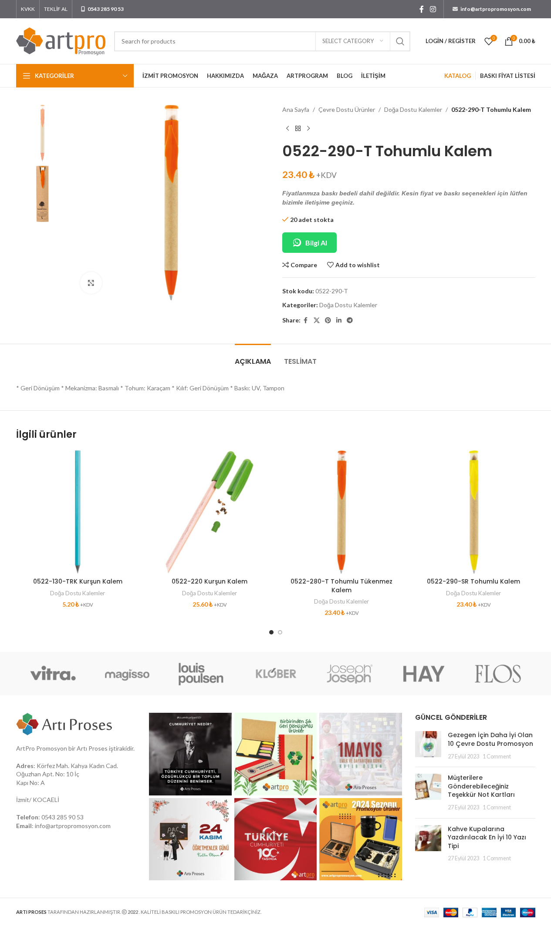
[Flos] (498, 673)
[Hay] (424, 673)
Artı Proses (92, 748)
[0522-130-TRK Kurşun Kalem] (77, 512)
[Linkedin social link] (339, 320)
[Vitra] (53, 673)
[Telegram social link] (349, 320)
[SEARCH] (400, 41)
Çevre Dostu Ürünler (346, 109)
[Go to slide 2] (280, 632)
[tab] (253, 357)
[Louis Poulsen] (201, 673)
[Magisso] (127, 673)
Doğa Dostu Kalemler (413, 109)
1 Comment (497, 756)
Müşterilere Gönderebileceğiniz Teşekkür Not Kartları (481, 786)
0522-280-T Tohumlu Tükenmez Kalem (341, 585)
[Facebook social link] (421, 9)
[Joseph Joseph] (350, 673)
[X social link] (316, 320)
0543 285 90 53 (62, 817)
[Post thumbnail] (428, 745)
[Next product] (308, 128)
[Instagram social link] (433, 9)
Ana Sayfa (295, 109)
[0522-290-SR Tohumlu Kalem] (473, 512)
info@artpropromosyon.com (73, 825)
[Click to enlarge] (91, 283)
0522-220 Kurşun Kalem (209, 581)
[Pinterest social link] (328, 320)
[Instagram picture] (190, 754)
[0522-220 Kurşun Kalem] (209, 512)
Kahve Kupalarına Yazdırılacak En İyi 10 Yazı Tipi (487, 837)
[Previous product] (287, 128)
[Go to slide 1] (271, 632)
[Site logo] (60, 40)
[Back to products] (298, 128)
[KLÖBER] (275, 673)
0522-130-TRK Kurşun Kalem (77, 581)
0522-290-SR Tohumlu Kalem (473, 581)
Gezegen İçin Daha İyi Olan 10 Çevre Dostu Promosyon (490, 739)
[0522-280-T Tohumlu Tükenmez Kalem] (341, 512)
